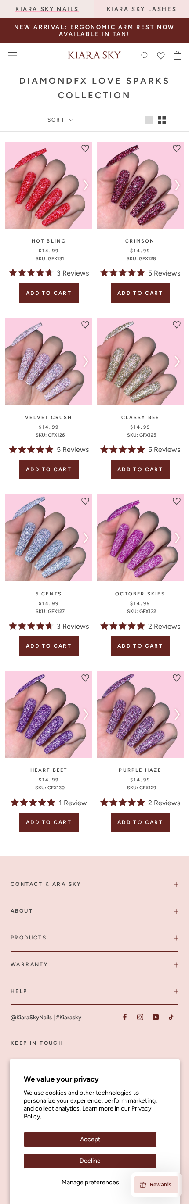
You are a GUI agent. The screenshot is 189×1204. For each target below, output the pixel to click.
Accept (90, 1139)
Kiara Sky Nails (47, 9)
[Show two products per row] (162, 120)
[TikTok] (170, 1016)
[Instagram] (139, 1016)
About (22, 911)
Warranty (29, 964)
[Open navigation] (12, 55)
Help (19, 991)
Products (29, 938)
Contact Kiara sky (46, 884)
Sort (57, 120)
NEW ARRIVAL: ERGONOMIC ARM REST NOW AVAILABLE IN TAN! (94, 30)
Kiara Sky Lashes (142, 9)
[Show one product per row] (149, 120)
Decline (90, 1161)
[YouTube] (155, 1016)
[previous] (13, 185)
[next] (84, 185)
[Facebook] (124, 1016)
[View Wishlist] (161, 55)
